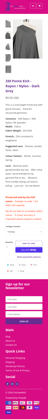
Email (22, 271)
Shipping (10, 362)
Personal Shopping (15, 357)
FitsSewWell (20, 392)
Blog (8, 336)
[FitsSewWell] (15, 8)
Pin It (35, 265)
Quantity (9, 242)
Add (11, 271)
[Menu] (33, 6)
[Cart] (39, 6)
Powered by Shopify (16, 397)
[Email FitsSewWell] (17, 384)
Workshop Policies (15, 366)
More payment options (29, 256)
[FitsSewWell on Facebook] (7, 384)
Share (24, 265)
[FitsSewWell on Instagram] (12, 384)
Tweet (12, 265)
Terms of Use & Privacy (18, 370)
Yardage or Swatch (13, 226)
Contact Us (11, 344)
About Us (10, 340)
